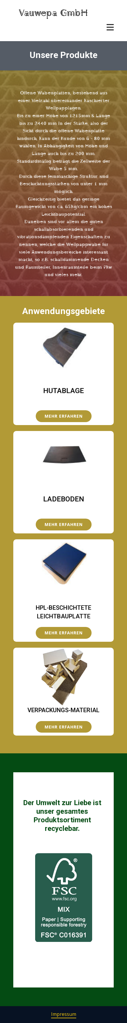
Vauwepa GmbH (53, 12)
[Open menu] (110, 27)
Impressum (63, 1014)
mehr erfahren (64, 416)
